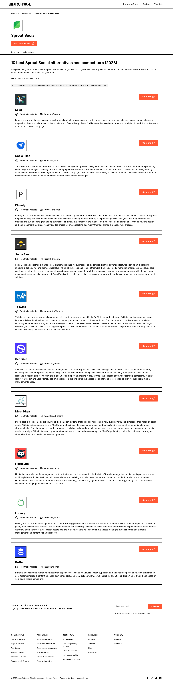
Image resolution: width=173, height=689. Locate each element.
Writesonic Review (18, 657)
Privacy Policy (51, 678)
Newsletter (92, 652)
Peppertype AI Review (20, 661)
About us (117, 639)
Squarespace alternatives (47, 648)
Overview (15, 52)
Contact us (118, 644)
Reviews (147, 4)
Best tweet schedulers (71, 659)
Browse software (131, 4)
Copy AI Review (17, 644)
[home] (20, 4)
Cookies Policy (82, 678)
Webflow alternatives (45, 639)
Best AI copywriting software (70, 645)
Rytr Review (15, 648)
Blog (90, 648)
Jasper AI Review (18, 639)
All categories (68, 639)
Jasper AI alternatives (45, 657)
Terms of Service (67, 678)
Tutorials (158, 4)
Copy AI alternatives (44, 661)
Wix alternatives (43, 652)
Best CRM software (70, 651)
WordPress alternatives (46, 644)
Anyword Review (17, 652)
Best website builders (71, 655)
